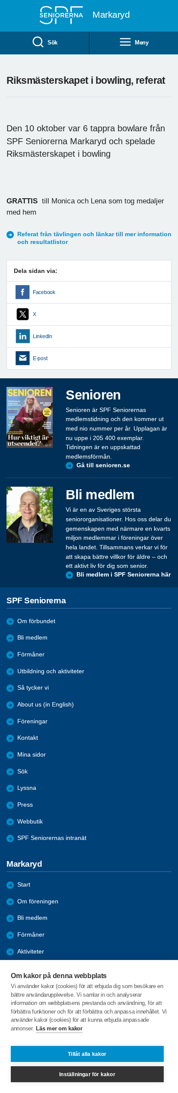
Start (23, 884)
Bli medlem (32, 637)
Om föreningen (37, 901)
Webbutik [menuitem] (30, 821)
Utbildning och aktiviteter (50, 671)
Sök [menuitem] (52, 42)
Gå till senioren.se (103, 465)
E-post (40, 358)
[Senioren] (29, 417)
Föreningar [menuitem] (32, 721)
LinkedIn (42, 336)
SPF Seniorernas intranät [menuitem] (51, 838)
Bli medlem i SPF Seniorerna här (123, 574)
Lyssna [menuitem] (26, 788)
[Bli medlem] (29, 514)
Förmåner (30, 654)
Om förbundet (36, 621)
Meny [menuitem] (142, 42)
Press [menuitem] (25, 805)
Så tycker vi (33, 687)
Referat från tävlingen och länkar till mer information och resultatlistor (94, 238)
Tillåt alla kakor (87, 1054)
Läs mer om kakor (59, 1028)
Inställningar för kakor (87, 1074)
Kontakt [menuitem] (27, 738)
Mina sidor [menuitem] (31, 754)
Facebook (44, 292)
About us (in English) (45, 704)
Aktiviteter (30, 951)
